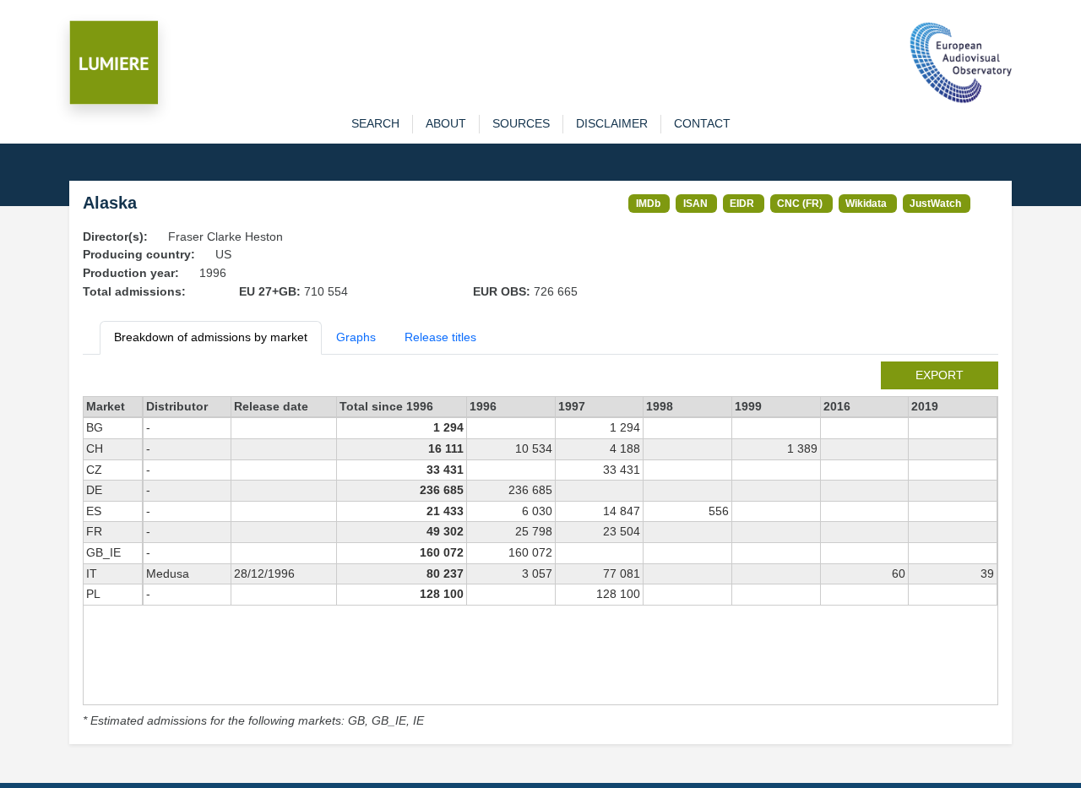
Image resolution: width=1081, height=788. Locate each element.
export (939, 375)
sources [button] (521, 123)
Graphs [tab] (356, 337)
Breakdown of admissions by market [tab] (210, 337)
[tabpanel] (540, 546)
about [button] (446, 123)
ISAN (695, 203)
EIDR (742, 203)
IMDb (648, 203)
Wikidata (866, 203)
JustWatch (935, 203)
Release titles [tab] (440, 337)
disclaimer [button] (612, 123)
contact (702, 123)
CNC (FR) (800, 203)
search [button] (375, 123)
